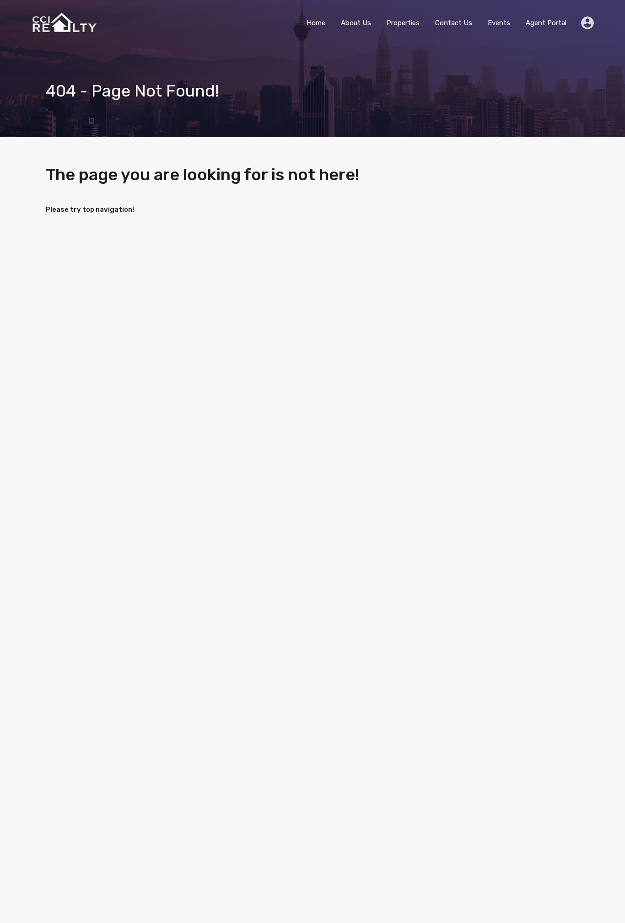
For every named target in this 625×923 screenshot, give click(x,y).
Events (499, 23)
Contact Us (453, 23)
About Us (356, 23)
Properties (403, 23)
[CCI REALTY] (63, 30)
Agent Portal (546, 23)
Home (316, 23)
